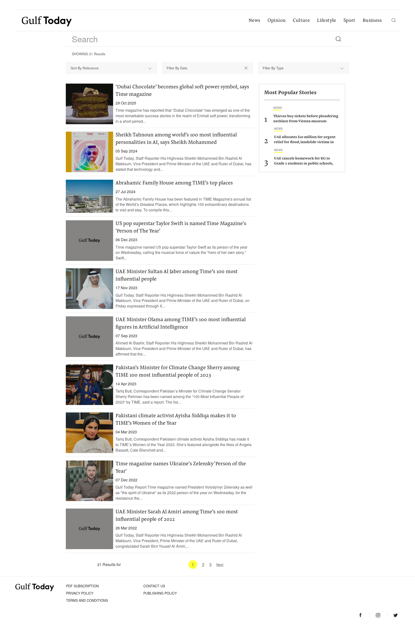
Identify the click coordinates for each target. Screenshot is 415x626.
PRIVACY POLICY (79, 593)
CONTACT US (154, 585)
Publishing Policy (160, 593)
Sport (349, 20)
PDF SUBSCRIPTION (82, 585)
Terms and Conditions (87, 600)
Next (219, 564)
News (254, 20)
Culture (301, 20)
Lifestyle (326, 20)
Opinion (277, 20)
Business (372, 20)
